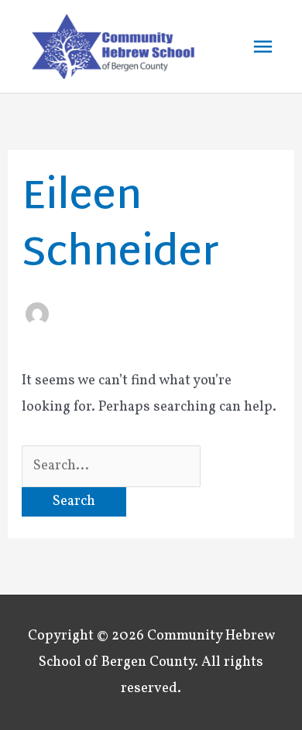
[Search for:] (111, 466)
